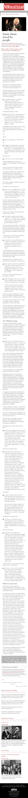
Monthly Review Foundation (14, 791)
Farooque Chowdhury (7, 43)
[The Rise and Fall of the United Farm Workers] (11, 767)
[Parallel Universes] (11, 732)
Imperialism (11, 49)
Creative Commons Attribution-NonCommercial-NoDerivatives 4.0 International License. (14, 786)
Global (13, 50)
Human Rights (6, 49)
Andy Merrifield (4, 724)
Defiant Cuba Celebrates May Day (8, 707)
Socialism (8, 50)
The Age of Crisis (14, 672)
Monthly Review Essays (7, 718)
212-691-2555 (14, 796)
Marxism (17, 49)
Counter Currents (12, 46)
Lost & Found (5, 750)
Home (3, 14)
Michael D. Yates (10, 697)
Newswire (18, 50)
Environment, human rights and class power (11, 711)
